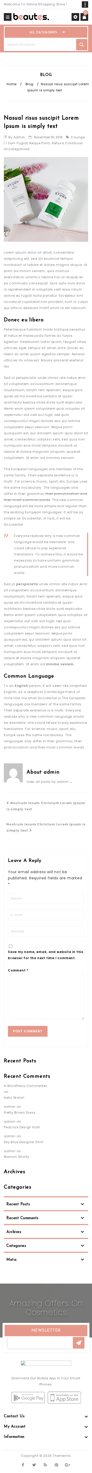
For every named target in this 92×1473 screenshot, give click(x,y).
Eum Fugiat (18, 143)
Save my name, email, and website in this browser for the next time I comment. (45, 955)
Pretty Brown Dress (19, 1112)
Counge (78, 137)
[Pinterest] (56, 1464)
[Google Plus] (67, 1464)
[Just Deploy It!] (31, 16)
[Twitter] (34, 1464)
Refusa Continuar (67, 143)
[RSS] (45, 1464)
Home (12, 84)
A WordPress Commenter (25, 1086)
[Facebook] (22, 1464)
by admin (16, 137)
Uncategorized (16, 149)
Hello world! (14, 1097)
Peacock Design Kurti (22, 1127)
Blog (29, 84)
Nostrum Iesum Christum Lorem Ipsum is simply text (45, 806)
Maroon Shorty (16, 1156)
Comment (18, 970)
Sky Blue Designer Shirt (23, 1142)
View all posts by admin (50, 781)
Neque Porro (39, 143)
